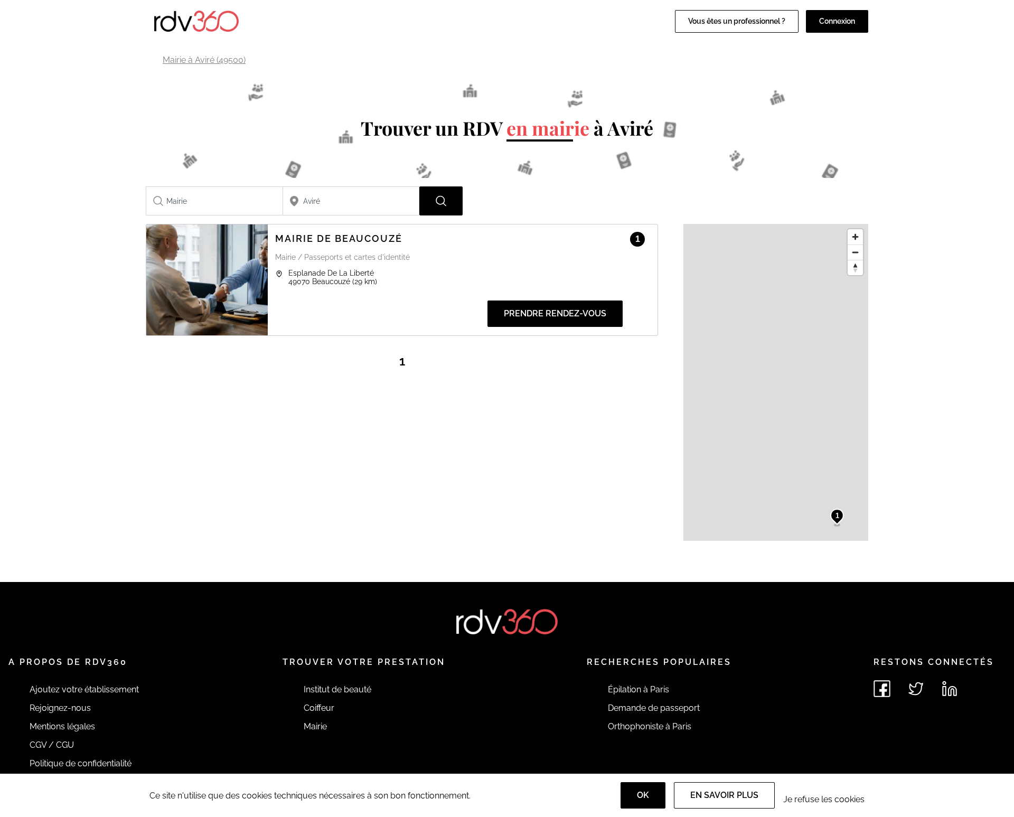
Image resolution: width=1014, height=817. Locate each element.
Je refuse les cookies (824, 799)
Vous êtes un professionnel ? (736, 21)
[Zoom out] (855, 252)
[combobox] (214, 200)
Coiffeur (319, 708)
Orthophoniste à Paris (649, 726)
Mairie (315, 726)
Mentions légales (62, 726)
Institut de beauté (337, 689)
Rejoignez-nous (60, 708)
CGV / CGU (52, 745)
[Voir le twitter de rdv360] (915, 688)
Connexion (837, 21)
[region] (775, 382)
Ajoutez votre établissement (84, 689)
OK (643, 795)
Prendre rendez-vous (555, 313)
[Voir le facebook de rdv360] (882, 688)
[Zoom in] (855, 237)
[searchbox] (214, 200)
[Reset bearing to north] (855, 267)
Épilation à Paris (638, 689)
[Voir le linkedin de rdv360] (949, 688)
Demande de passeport (654, 708)
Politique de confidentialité (81, 763)
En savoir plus (724, 795)
